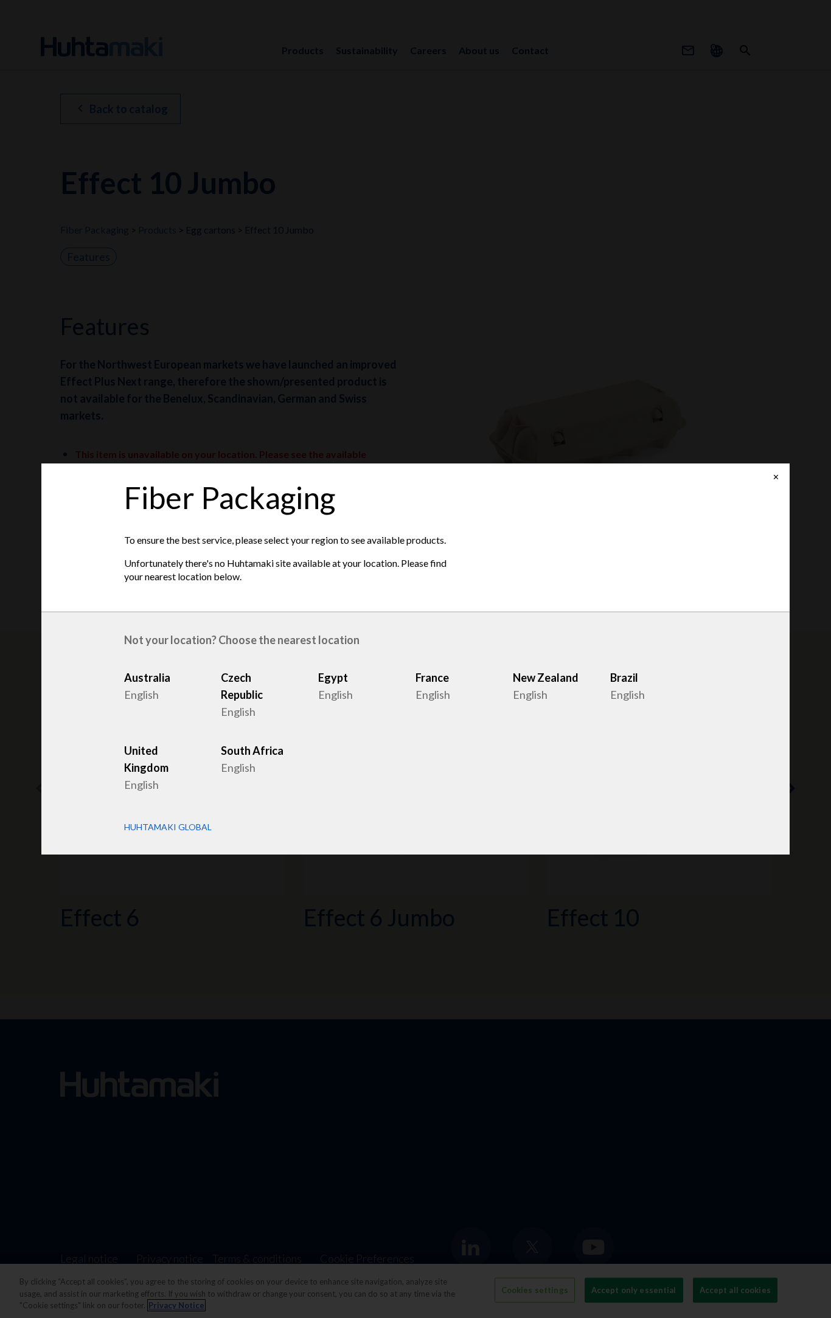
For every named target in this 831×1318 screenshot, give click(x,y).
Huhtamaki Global (168, 827)
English (141, 694)
